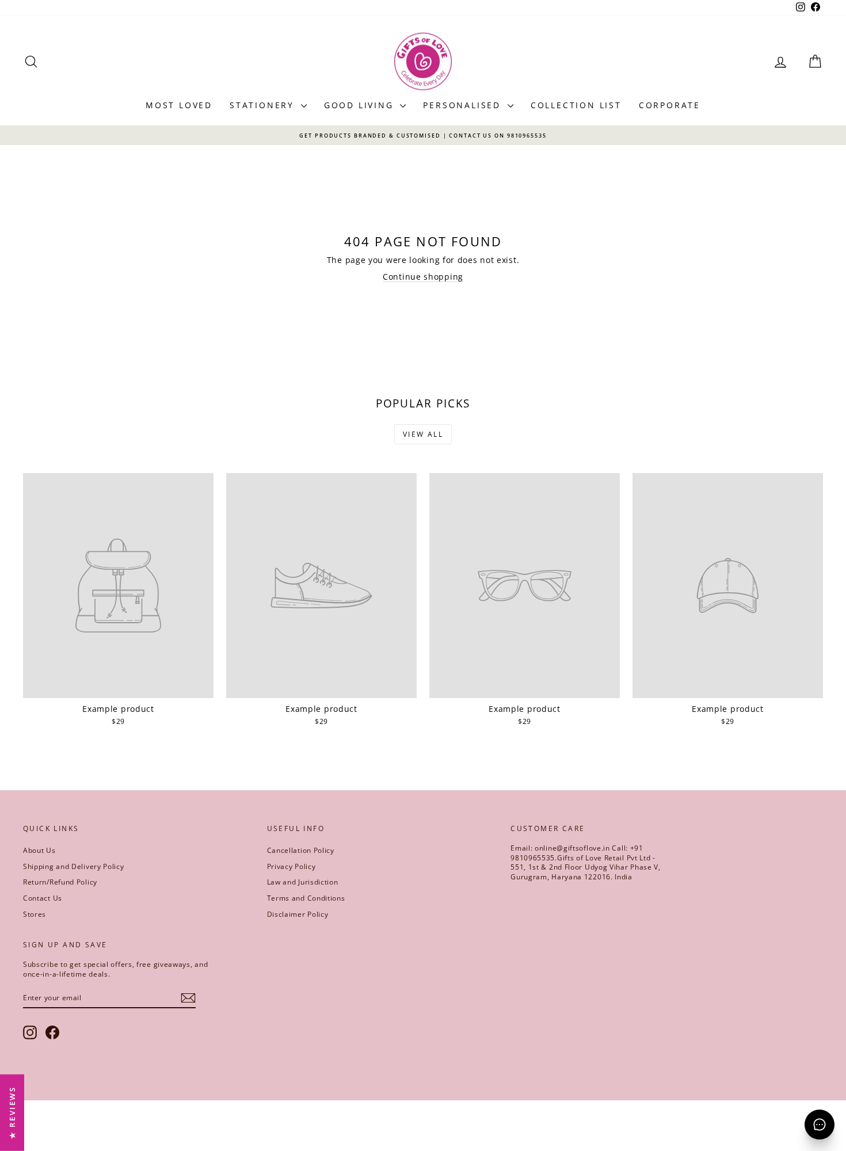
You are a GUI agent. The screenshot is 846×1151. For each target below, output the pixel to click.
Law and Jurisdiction (302, 882)
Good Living (361, 105)
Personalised (463, 105)
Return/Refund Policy (60, 882)
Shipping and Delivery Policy (73, 866)
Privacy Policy (291, 866)
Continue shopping (423, 276)
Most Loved (179, 105)
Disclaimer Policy (298, 914)
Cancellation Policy (300, 850)
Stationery (264, 105)
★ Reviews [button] (12, 1113)
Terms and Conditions (306, 898)
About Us (39, 850)
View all (423, 434)
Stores (34, 914)
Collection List (576, 105)
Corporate (669, 105)
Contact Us (42, 898)
